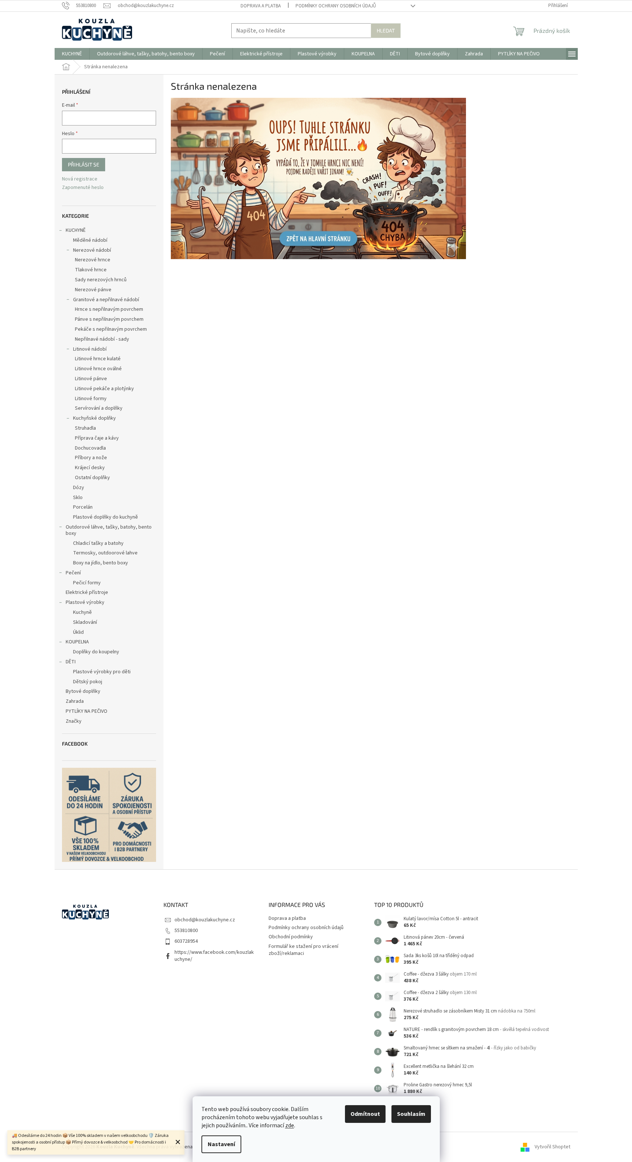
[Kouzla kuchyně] (318, 178)
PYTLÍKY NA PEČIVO (86, 711)
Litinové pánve (91, 378)
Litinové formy (91, 398)
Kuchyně (82, 612)
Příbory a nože (91, 457)
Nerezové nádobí (92, 250)
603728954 (186, 941)
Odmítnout (365, 1114)
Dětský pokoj (87, 681)
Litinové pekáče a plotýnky (104, 388)
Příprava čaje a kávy (97, 438)
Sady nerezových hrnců (101, 279)
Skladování (85, 622)
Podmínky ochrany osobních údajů (336, 6)
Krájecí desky (90, 467)
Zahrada (75, 701)
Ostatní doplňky (92, 477)
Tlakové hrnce (91, 270)
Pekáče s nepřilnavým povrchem (111, 329)
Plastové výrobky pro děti (102, 671)
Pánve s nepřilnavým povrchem (109, 319)
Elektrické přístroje (87, 592)
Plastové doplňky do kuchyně (105, 517)
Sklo (78, 497)
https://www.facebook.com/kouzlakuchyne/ (214, 956)
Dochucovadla (90, 448)
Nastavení (221, 1144)
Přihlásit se (83, 164)
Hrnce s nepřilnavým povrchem (109, 309)
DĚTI (71, 662)
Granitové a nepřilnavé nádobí (106, 299)
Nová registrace (79, 179)
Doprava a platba (261, 6)
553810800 (186, 930)
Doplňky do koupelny (96, 652)
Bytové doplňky (83, 691)
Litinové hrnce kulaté (98, 358)
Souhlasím (411, 1114)
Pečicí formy (87, 583)
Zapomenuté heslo (83, 187)
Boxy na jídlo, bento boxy (100, 563)
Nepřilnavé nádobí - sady (102, 339)
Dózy (78, 487)
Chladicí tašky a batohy (98, 543)
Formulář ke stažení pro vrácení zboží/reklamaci (303, 950)
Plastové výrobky (85, 602)
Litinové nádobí (90, 349)
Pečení (73, 573)
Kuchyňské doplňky (94, 418)
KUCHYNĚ (76, 230)
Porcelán (83, 507)
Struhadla (85, 428)
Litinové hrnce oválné (98, 368)
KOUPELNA (77, 642)
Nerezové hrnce (92, 260)
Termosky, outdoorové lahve (105, 553)
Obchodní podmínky (291, 937)
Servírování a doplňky (98, 408)
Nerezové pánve (93, 289)
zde (289, 1125)
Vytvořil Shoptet (552, 1147)
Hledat (386, 30)
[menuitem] (72, 54)
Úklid (78, 632)
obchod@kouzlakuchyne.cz (205, 920)
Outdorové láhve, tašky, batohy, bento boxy (109, 530)
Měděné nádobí (90, 240)
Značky (74, 721)
